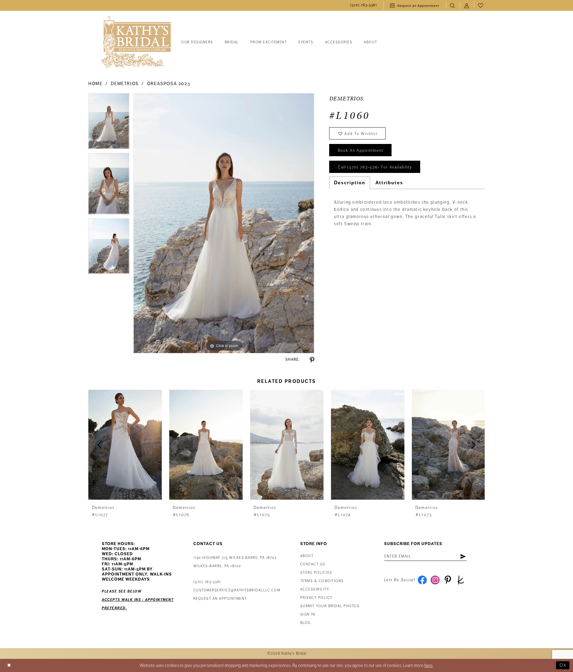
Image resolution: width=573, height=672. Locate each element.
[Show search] (453, 5)
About (307, 556)
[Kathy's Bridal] (135, 42)
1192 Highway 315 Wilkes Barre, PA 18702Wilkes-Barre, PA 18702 (235, 562)
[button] (467, 5)
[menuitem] (363, 5)
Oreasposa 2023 (168, 83)
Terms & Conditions (322, 581)
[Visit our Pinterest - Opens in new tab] (448, 580)
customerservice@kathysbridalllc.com (237, 590)
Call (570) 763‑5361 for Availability (375, 167)
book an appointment (360, 150)
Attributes (389, 183)
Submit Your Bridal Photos (330, 606)
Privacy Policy (316, 598)
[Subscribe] (463, 556)
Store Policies (316, 572)
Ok (563, 665)
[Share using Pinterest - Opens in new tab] (312, 360)
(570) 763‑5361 (207, 582)
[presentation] (125, 445)
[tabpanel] (108, 123)
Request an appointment (220, 598)
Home (95, 83)
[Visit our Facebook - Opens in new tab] (422, 580)
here (428, 665)
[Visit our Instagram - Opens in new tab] (435, 580)
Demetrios (125, 83)
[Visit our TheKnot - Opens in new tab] (461, 580)
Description (349, 183)
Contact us (312, 564)
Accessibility (314, 589)
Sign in (307, 614)
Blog (305, 623)
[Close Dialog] (9, 665)
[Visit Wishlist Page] (481, 5)
